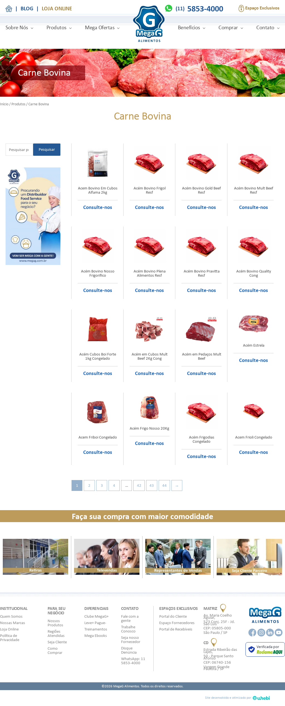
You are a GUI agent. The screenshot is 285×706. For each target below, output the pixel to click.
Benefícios (189, 27)
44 (164, 485)
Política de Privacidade (9, 637)
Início (4, 103)
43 (151, 485)
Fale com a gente (130, 618)
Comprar (228, 27)
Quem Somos (11, 616)
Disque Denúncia (129, 650)
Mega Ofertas (99, 27)
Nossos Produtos (55, 623)
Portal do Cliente (173, 616)
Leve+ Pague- (95, 622)
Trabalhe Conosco (128, 629)
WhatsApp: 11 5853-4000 (133, 661)
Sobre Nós (17, 27)
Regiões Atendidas (56, 633)
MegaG (149, 24)
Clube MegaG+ (96, 616)
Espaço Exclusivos (261, 8)
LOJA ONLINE (57, 8)
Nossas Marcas (12, 622)
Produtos (56, 27)
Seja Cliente (57, 642)
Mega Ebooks (95, 635)
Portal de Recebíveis (175, 629)
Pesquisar (47, 149)
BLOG (27, 8)
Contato (265, 27)
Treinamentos (95, 629)
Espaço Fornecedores (177, 622)
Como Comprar (55, 650)
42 (139, 485)
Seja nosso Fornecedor (130, 639)
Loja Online (9, 629)
